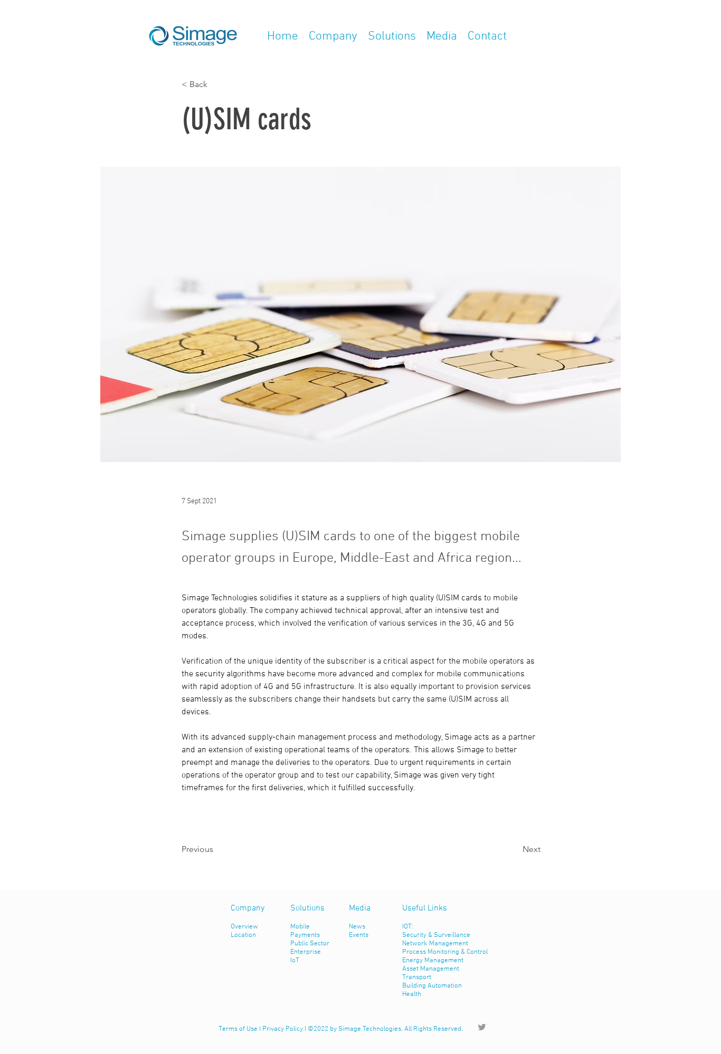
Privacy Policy (282, 1029)
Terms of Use (238, 1029)
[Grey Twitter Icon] (482, 1027)
